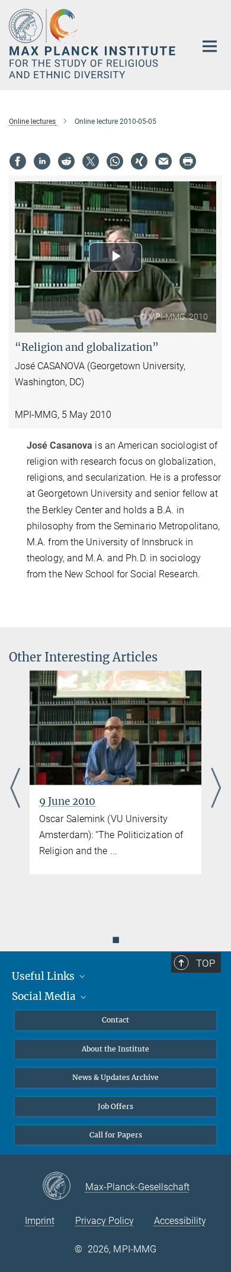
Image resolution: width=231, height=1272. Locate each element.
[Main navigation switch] (210, 46)
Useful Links (44, 976)
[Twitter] (91, 161)
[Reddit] (66, 161)
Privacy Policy (104, 1220)
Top (205, 963)
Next (216, 788)
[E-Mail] (163, 161)
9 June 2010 (67, 801)
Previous (15, 788)
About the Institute (115, 1048)
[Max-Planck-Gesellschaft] (63, 1186)
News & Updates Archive (115, 1077)
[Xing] (139, 161)
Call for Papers (115, 1134)
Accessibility (180, 1220)
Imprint (39, 1220)
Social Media (45, 996)
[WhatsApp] (115, 161)
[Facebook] (18, 161)
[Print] (188, 161)
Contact (115, 1019)
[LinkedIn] (42, 161)
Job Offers (115, 1106)
